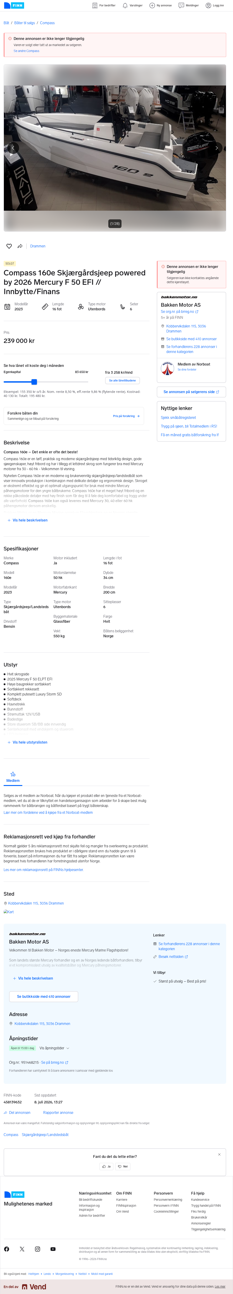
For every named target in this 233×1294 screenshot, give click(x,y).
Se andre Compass (26, 51)
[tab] (13, 777)
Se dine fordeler (187, 369)
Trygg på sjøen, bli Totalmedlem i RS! (189, 426)
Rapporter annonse (58, 1112)
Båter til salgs (24, 23)
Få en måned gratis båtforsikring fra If (190, 435)
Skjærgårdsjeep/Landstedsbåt (45, 1135)
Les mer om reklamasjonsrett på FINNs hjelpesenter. (44, 870)
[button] (9, 246)
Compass (47, 23)
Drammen (38, 246)
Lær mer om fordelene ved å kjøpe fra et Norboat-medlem (48, 812)
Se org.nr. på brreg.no (177, 311)
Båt (6, 23)
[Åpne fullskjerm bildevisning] (115, 148)
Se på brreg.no (52, 1062)
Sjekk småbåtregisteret (178, 417)
